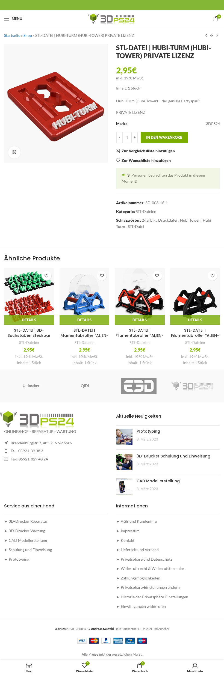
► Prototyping (16, 559)
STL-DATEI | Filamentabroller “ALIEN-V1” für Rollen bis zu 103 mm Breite (84, 338)
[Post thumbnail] (124, 437)
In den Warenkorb (164, 137)
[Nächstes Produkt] (217, 35)
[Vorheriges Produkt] (206, 35)
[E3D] (139, 386)
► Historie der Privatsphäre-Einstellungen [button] (152, 596)
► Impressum (128, 530)
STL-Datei (136, 226)
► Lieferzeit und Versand (137, 549)
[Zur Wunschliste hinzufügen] (46, 276)
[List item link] (56, 451)
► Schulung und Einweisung (28, 549)
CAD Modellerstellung (158, 481)
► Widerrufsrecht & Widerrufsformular (150, 568)
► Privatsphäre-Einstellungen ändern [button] (148, 587)
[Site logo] (112, 18)
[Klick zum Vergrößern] (14, 152)
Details (29, 320)
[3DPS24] (193, 386)
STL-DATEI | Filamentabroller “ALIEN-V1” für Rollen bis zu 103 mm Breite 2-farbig (140, 338)
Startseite (12, 35)
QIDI (85, 385)
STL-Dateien (146, 211)
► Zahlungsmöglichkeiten (138, 578)
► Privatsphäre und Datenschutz (144, 559)
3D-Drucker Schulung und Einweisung (173, 456)
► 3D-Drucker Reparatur (26, 521)
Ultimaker (31, 385)
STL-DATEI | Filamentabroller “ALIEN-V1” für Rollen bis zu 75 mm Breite (195, 338)
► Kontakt (125, 540)
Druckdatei (167, 220)
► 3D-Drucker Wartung (24, 530)
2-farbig (148, 220)
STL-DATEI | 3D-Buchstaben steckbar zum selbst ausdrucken (29, 336)
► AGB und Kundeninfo (136, 521)
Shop (27, 35)
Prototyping (148, 431)
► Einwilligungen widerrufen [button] (141, 606)
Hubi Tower (190, 220)
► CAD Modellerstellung (25, 540)
